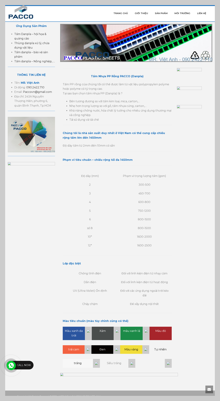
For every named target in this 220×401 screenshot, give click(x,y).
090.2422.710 (35, 87)
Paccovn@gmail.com (37, 92)
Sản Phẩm (161, 13)
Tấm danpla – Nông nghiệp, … (34, 61)
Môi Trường (182, 13)
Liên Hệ (201, 13)
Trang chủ (120, 13)
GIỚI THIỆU (141, 13)
